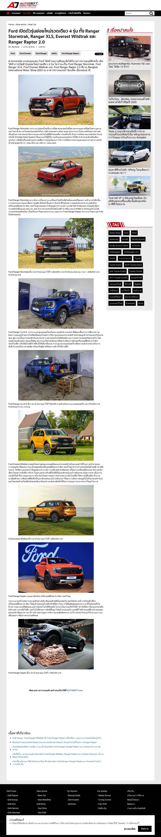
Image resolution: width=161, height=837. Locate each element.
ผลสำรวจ (137, 290)
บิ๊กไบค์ (128, 284)
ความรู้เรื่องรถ (60, 13)
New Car (32, 24)
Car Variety (102, 791)
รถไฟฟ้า (50, 13)
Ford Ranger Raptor (70, 53)
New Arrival (42, 791)
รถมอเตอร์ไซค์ (116, 303)
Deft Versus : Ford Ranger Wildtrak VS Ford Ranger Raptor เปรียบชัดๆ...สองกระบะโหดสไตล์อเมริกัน (56, 738)
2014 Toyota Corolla (118, 277)
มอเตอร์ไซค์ (136, 277)
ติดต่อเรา (86, 13)
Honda (125, 239)
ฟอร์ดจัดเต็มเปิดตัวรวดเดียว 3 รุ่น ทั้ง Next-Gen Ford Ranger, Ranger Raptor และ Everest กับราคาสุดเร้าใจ (56, 748)
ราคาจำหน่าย (125, 258)
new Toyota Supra (117, 271)
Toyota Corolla (135, 271)
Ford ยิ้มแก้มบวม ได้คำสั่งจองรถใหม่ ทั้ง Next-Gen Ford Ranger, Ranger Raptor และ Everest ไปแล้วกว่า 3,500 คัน (56, 763)
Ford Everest (25, 53)
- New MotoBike (44, 799)
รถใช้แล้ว (126, 290)
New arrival (21, 24)
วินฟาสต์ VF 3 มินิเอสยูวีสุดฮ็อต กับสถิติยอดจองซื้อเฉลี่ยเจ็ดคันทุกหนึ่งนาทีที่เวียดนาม (127, 201)
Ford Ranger (41, 53)
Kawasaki (130, 303)
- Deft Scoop (12, 799)
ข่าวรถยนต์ (16, 13)
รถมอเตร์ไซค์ (115, 284)
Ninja (140, 303)
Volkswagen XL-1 (131, 251)
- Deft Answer (73, 799)
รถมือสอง (113, 290)
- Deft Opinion (13, 808)
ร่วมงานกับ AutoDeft (136, 808)
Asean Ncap (114, 232)
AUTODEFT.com (75, 690)
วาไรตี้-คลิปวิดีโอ (74, 13)
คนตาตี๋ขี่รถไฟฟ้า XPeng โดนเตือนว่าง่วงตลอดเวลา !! (128, 171)
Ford (13, 53)
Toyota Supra (115, 264)
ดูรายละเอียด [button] (129, 828)
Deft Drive (41, 803)
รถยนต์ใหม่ (26, 13)
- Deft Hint (11, 803)
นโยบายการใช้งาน (135, 795)
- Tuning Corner (104, 799)
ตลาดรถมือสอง (132, 296)
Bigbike (137, 284)
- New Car (41, 795)
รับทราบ (144, 828)
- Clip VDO (102, 803)
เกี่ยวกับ (130, 791)
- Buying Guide (73, 795)
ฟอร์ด (54, 53)
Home (11, 24)
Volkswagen (114, 251)
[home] (8, 13)
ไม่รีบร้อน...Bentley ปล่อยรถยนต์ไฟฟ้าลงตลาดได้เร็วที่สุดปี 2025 (129, 100)
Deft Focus (11, 791)
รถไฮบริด (136, 245)
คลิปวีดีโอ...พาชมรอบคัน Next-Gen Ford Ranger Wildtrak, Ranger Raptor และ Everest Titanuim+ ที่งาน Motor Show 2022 (58, 755)
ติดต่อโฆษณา (133, 799)
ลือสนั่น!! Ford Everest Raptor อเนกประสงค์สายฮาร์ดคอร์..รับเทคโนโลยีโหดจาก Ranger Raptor (54, 742)
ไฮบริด (112, 258)
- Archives (71, 803)
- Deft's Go (101, 808)
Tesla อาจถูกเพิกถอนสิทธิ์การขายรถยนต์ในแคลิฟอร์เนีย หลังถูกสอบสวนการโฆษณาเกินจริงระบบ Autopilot (129, 134)
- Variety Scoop (104, 795)
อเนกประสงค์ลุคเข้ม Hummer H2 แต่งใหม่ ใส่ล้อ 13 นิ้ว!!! (129, 65)
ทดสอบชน (114, 239)
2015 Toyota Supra (133, 264)
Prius (134, 232)
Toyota (137, 258)
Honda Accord (138, 239)
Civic (126, 232)
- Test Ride (41, 812)
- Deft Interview (13, 812)
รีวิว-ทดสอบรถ (39, 13)
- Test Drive (42, 808)
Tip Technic (72, 791)
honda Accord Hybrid (118, 245)
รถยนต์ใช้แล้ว (115, 296)
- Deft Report (12, 795)
